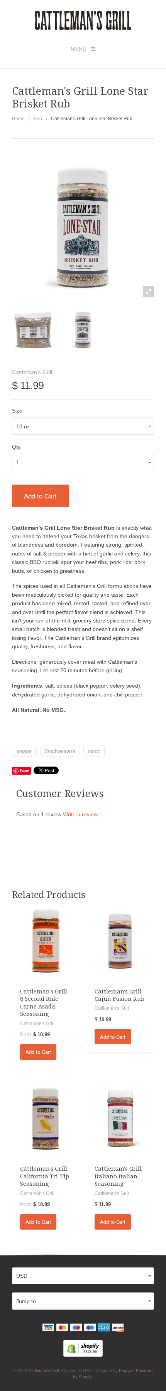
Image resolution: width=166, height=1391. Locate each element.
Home (18, 118)
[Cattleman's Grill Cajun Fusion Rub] (120, 940)
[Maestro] (76, 1328)
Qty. (17, 447)
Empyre (126, 1370)
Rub (37, 118)
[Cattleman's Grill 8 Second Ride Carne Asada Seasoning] (46, 940)
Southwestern (60, 751)
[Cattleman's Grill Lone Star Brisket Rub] (33, 329)
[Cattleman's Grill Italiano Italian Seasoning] (120, 1117)
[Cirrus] (90, 1328)
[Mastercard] (62, 1328)
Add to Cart (40, 495)
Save (24, 771)
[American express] (104, 1328)
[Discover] (118, 1328)
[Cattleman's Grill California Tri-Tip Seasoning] (46, 1117)
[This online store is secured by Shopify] (83, 1348)
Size (17, 411)
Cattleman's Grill (32, 372)
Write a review (80, 814)
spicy (94, 751)
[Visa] (48, 1328)
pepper (24, 751)
